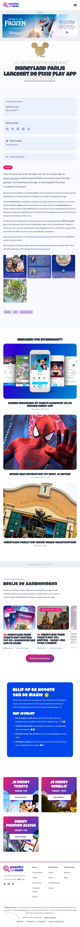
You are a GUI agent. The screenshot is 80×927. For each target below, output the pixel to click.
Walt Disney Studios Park (39, 237)
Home (24, 60)
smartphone (26, 312)
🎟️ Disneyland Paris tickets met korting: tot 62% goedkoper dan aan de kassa (19, 639)
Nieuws (30, 60)
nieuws (8, 167)
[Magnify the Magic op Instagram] (9, 884)
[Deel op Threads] (18, 128)
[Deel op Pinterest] (29, 128)
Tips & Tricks (36, 883)
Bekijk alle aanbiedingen (40, 658)
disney (8, 312)
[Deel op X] (13, 128)
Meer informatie (22, 648)
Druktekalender (54, 883)
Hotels (50, 878)
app (15, 312)
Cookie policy (30, 921)
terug (42, 56)
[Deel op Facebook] (7, 128)
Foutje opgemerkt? (16, 156)
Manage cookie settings (56, 921)
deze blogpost (44, 249)
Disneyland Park (11, 178)
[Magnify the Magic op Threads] (13, 884)
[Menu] (75, 5)
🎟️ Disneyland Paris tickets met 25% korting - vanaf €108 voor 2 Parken (51, 639)
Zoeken (51, 888)
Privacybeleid (41, 921)
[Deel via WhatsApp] (23, 128)
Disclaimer (19, 921)
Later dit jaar (8, 237)
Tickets (34, 878)
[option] (19, 627)
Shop (66, 878)
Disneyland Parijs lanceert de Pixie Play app (40, 71)
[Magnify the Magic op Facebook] (4, 884)
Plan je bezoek (37, 872)
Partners (67, 872)
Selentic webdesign (50, 917)
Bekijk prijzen (8, 648)
